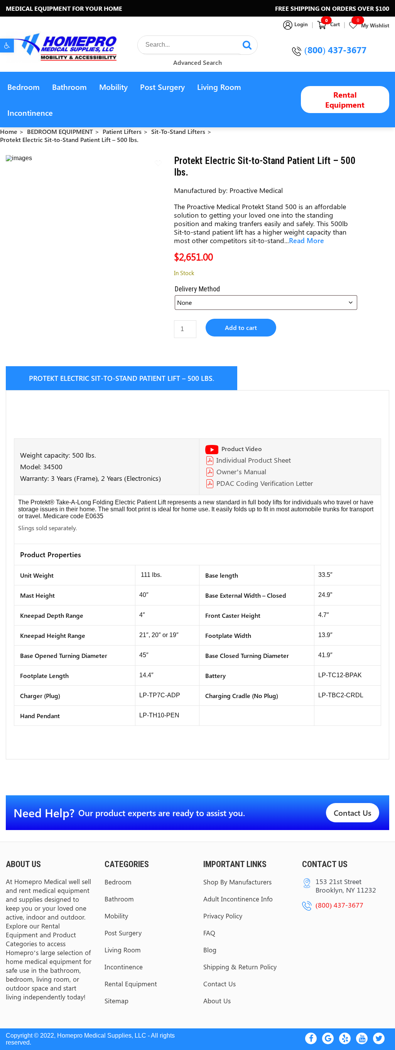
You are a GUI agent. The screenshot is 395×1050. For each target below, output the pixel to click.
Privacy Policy (222, 915)
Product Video (241, 449)
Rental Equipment (345, 99)
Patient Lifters (122, 131)
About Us (217, 1000)
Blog (209, 949)
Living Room (219, 86)
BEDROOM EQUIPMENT (60, 131)
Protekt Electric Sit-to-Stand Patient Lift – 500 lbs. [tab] (121, 378)
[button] (7, 45)
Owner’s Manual (241, 471)
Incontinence (30, 112)
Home (8, 131)
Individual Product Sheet (253, 460)
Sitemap (116, 1000)
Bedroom (23, 86)
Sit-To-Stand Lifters (178, 131)
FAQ (209, 932)
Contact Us (352, 812)
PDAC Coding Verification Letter (264, 483)
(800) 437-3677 (335, 50)
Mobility (113, 86)
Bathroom (69, 86)
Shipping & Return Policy (240, 966)
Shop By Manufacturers (237, 882)
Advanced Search (197, 62)
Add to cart (241, 327)
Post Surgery (162, 86)
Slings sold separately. (47, 528)
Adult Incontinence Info (238, 898)
